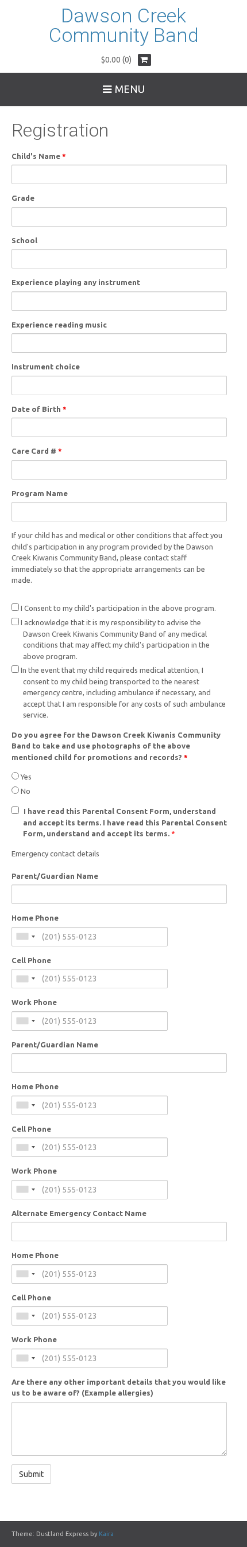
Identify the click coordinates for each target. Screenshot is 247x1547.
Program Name (39, 493)
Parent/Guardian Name (54, 876)
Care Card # (36, 451)
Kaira (106, 1533)
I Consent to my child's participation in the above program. (117, 608)
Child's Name (38, 156)
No (24, 791)
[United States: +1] (25, 937)
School (24, 240)
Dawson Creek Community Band (124, 25)
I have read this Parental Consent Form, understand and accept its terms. (125, 822)
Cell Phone (31, 960)
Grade (22, 198)
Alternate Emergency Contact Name (78, 1213)
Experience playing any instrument (75, 282)
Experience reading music (59, 325)
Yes (25, 777)
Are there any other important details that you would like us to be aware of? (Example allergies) (118, 1387)
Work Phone (34, 1002)
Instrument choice (45, 367)
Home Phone (35, 918)
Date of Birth (39, 409)
